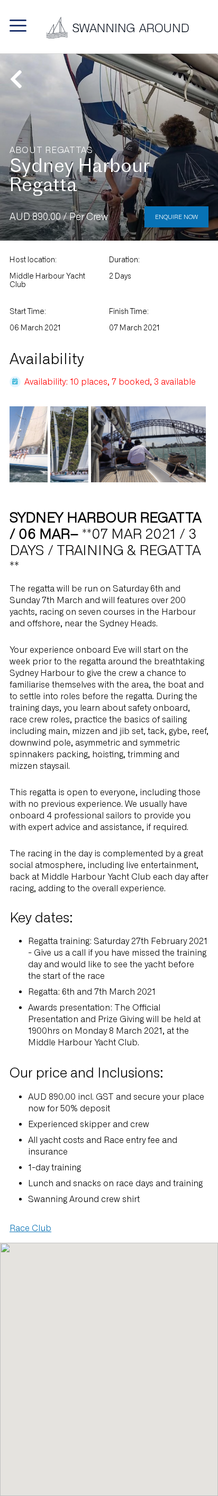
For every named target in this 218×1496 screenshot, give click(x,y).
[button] (18, 26)
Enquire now (176, 217)
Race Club (30, 1228)
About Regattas (51, 150)
